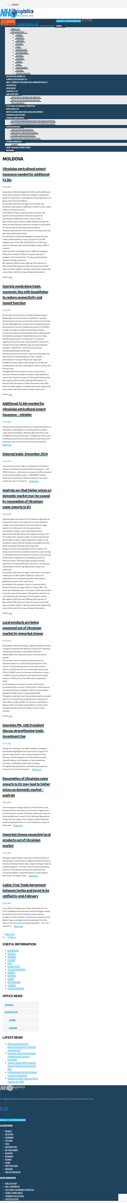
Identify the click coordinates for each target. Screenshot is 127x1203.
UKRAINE (19, 70)
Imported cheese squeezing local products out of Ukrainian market (26, 840)
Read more (7, 444)
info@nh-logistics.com (27, 24)
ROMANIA (19, 58)
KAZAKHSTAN (21, 49)
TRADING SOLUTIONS (15, 114)
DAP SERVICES (12, 108)
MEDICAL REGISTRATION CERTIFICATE (25, 138)
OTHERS (14, 144)
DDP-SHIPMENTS (17, 103)
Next (13, 937)
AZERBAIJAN (13, 950)
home (59, 25)
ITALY (18, 46)
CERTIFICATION (13, 126)
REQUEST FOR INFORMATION (69, 21)
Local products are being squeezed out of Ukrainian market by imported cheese (22, 628)
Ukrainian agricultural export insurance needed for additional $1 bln (25, 174)
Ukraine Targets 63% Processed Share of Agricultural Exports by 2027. (21, 1065)
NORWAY (19, 55)
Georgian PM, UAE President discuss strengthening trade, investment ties (23, 730)
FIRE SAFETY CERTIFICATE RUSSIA (24, 132)
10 (9, 937)
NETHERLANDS (21, 52)
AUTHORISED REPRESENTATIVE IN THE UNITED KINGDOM (33, 121)
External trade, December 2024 (25, 453)
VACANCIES (11, 85)
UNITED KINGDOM (23, 73)
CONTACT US (12, 91)
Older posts (10, 934)
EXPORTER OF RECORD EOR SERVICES (25, 97)
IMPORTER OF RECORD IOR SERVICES (25, 100)
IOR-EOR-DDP (12, 94)
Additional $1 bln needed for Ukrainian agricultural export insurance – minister (24, 409)
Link (10, 277)
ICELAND (19, 44)
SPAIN (18, 64)
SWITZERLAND (21, 67)
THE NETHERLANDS (16, 969)
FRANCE (19, 35)
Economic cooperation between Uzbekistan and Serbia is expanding (21, 1056)
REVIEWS (10, 150)
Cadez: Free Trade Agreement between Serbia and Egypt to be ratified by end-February (25, 890)
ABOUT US (15, 29)
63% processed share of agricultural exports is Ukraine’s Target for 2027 (21, 1046)
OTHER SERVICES (14, 141)
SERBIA (19, 61)
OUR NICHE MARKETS (15, 76)
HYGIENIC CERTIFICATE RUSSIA (23, 135)
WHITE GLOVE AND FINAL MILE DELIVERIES (24, 111)
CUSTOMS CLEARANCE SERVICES (20, 106)
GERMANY (20, 41)
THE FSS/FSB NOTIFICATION (22, 130)
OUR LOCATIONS (17, 32)
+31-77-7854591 (8, 24)
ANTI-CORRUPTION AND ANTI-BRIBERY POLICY (27, 82)
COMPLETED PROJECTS (16, 79)
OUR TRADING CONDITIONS (18, 147)
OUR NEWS (11, 88)
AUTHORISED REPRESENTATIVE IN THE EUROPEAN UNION (33, 124)
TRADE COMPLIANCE (15, 117)
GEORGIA (19, 38)
